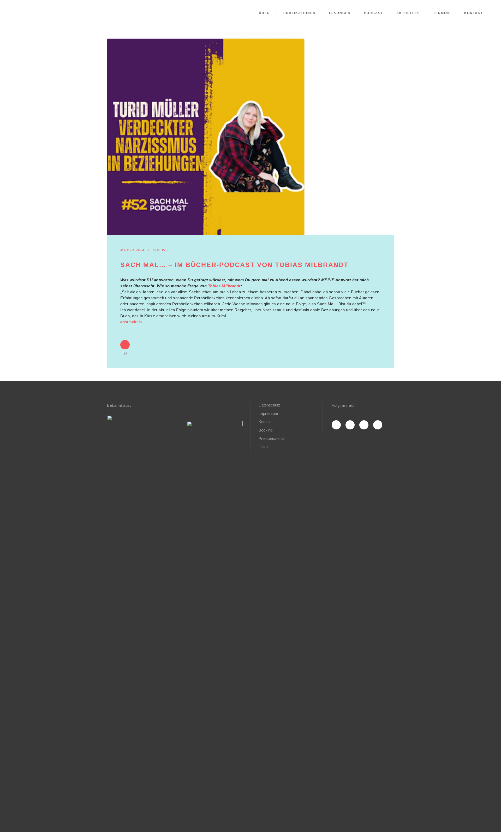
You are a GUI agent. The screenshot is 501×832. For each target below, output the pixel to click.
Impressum (268, 413)
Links (263, 447)
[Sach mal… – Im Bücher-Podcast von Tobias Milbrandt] (206, 136)
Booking (265, 430)
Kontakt (265, 422)
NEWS (162, 250)
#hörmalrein (131, 322)
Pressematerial (271, 438)
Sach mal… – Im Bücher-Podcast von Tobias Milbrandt (234, 264)
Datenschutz (269, 405)
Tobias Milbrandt (224, 286)
